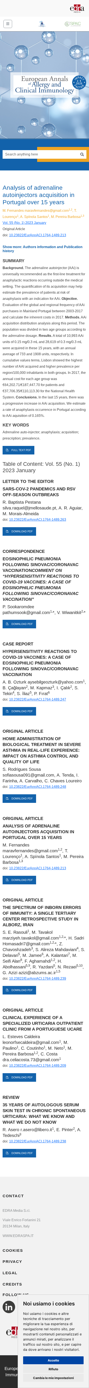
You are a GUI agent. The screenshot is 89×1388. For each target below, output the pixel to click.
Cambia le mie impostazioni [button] (53, 1378)
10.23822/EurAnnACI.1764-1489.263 (37, 519)
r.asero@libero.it (36, 1129)
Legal (10, 1273)
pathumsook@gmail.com (26, 612)
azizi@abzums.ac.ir (37, 972)
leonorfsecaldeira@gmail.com (31, 1042)
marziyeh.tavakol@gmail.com (31, 938)
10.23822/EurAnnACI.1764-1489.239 (37, 978)
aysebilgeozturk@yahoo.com (55, 682)
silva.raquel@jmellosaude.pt (29, 508)
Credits (12, 1284)
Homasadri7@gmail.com (26, 943)
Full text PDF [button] (21, 450)
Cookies (13, 1250)
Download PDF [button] (22, 531)
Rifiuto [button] (53, 1369)
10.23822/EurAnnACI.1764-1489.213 (37, 235)
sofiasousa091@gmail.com (28, 775)
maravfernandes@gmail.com (47, 210)
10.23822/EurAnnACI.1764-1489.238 (37, 1141)
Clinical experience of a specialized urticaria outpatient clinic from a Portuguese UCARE (43, 1023)
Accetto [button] (53, 1360)
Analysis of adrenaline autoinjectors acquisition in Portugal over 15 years (38, 832)
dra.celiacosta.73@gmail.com (31, 1059)
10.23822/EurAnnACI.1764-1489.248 (37, 787)
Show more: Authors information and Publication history (43, 249)
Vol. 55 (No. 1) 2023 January (24, 223)
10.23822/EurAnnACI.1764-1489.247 (37, 699)
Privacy (12, 1261)
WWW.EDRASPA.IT (18, 1236)
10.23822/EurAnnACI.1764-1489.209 (37, 1065)
